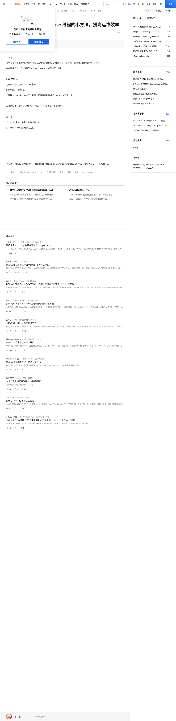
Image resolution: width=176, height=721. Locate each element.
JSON (30, 358)
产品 (33, 4)
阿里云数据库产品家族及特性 (145, 93)
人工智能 (21, 242)
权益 (49, 4)
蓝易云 (8, 261)
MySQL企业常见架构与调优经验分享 (148, 79)
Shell (41, 172)
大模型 (26, 4)
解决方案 (41, 4)
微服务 (30, 378)
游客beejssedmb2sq (13, 339)
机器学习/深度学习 (27, 417)
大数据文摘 (10, 242)
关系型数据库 (51, 172)
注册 (161, 4)
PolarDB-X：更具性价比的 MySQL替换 (149, 120)
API (24, 378)
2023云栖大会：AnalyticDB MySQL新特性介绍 (151, 125)
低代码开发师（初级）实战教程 (146, 130)
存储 (16, 261)
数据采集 (22, 300)
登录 (170, 4)
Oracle (21, 281)
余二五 (17, 716)
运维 (76, 172)
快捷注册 (16, 42)
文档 (143, 4)
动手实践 (55, 11)
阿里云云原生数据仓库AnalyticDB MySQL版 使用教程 (151, 84)
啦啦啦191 (10, 397)
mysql (135, 147)
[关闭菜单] (4, 4)
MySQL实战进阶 (140, 88)
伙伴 (70, 4)
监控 (61, 172)
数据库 (69, 172)
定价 (55, 4)
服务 (76, 4)
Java (19, 378)
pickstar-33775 (11, 417)
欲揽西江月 (10, 378)
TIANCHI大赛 (81, 11)
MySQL (90, 172)
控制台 (155, 4)
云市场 (62, 4)
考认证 (72, 11)
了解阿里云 (84, 4)
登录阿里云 (38, 41)
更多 (168, 72)
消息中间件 (40, 417)
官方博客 (64, 11)
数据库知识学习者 (13, 358)
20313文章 (40, 716)
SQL (83, 172)
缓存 (24, 358)
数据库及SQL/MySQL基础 (143, 98)
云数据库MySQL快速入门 (143, 103)
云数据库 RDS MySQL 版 (27, 172)
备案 (148, 4)
